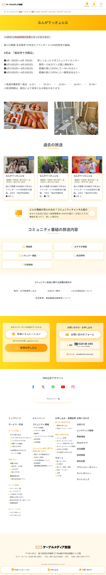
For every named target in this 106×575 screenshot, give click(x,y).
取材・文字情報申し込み (25, 291)
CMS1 (38, 12)
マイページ (94, 6)
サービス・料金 (16, 424)
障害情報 (81, 436)
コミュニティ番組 (16, 12)
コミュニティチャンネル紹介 (44, 436)
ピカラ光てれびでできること (22, 438)
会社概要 (81, 449)
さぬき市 (15, 469)
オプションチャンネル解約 (66, 446)
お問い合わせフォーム (82, 334)
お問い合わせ (87, 570)
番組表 (29, 246)
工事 (58, 473)
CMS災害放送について (81, 291)
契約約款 (81, 461)
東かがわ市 (15, 472)
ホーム (6, 12)
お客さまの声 (16, 446)
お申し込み (86, 6)
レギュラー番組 (29, 12)
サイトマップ (83, 479)
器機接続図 (14, 503)
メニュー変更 (61, 438)
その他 (59, 476)
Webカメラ (82, 442)
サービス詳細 (16, 453)
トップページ (15, 418)
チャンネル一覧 (15, 488)
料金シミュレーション (22, 570)
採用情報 (81, 455)
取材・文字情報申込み (42, 454)
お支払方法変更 (62, 449)
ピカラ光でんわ (15, 515)
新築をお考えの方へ (17, 497)
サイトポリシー (84, 473)
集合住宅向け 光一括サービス (20, 500)
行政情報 (28, 264)
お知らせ (81, 424)
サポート (59, 458)
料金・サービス (62, 470)
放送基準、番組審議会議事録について (53, 298)
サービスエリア (15, 491)
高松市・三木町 (17, 466)
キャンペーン (39, 418)
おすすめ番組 (80, 246)
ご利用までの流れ (16, 494)
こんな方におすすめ (18, 441)
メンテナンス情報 (85, 430)
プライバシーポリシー (87, 467)
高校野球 (80, 255)
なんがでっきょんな (48, 12)
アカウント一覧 (53, 399)
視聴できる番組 (17, 444)
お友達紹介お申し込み (64, 452)
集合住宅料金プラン (18, 479)
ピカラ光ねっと (15, 512)
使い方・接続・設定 (64, 467)
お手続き (60, 464)
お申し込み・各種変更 (65, 418)
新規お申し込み (28, 347)
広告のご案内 (54, 291)
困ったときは (61, 461)
